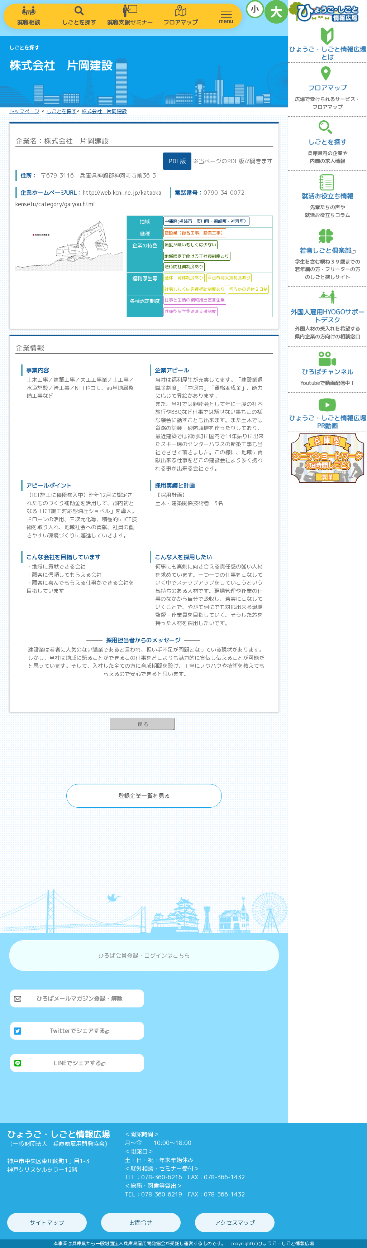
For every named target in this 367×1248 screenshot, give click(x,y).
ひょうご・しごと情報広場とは (327, 53)
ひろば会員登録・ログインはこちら (144, 955)
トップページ (24, 111)
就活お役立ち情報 (327, 196)
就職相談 (28, 22)
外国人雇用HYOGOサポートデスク (327, 316)
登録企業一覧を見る (144, 796)
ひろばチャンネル (327, 371)
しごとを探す (79, 22)
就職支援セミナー (130, 22)
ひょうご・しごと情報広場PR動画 (327, 421)
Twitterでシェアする (77, 1031)
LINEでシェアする (77, 1063)
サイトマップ (47, 1223)
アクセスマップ (235, 1223)
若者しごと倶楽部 (325, 250)
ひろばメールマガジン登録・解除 (80, 998)
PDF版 (177, 161)
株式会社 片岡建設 (104, 111)
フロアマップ (180, 22)
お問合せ (140, 1223)
